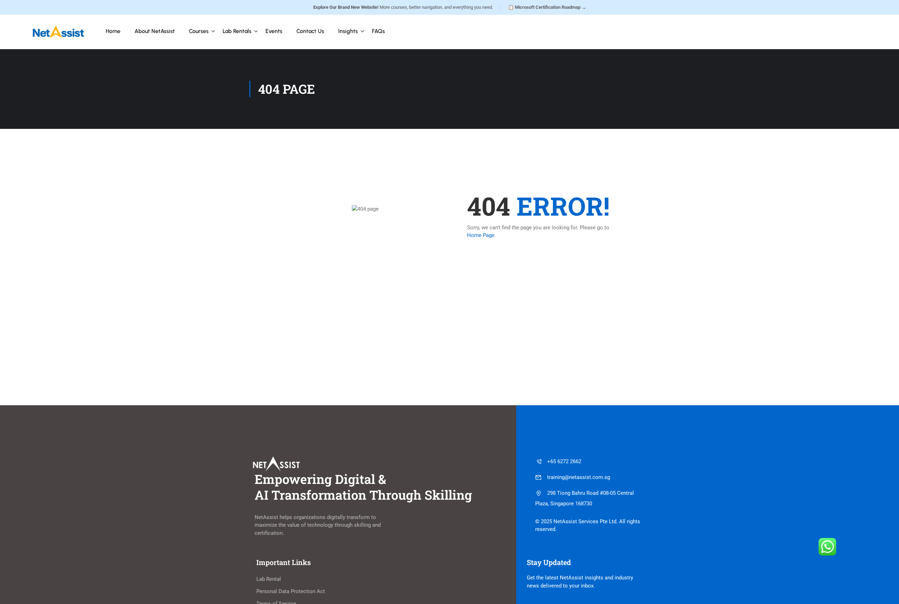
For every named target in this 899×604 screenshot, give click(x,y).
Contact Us (310, 31)
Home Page (480, 235)
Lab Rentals (237, 31)
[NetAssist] (58, 31)
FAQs (378, 31)
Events (273, 31)
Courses (199, 31)
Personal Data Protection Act (290, 591)
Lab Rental (268, 579)
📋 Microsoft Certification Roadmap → (547, 7)
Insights (348, 31)
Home (113, 31)
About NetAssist (154, 31)
